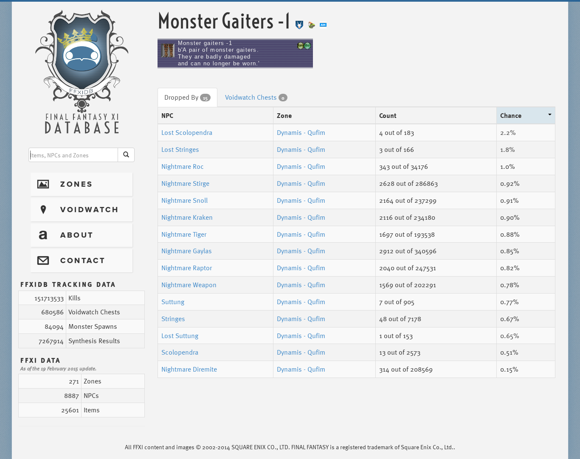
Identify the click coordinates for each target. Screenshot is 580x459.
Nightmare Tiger (183, 234)
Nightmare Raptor (186, 268)
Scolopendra (179, 352)
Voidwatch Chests (254, 97)
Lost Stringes (180, 149)
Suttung (172, 302)
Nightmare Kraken (187, 217)
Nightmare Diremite (189, 369)
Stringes (173, 318)
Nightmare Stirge (185, 183)
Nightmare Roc (182, 166)
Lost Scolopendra (186, 132)
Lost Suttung (179, 335)
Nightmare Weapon (189, 285)
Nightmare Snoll (184, 200)
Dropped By (186, 97)
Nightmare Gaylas (186, 251)
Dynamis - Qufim (301, 132)
